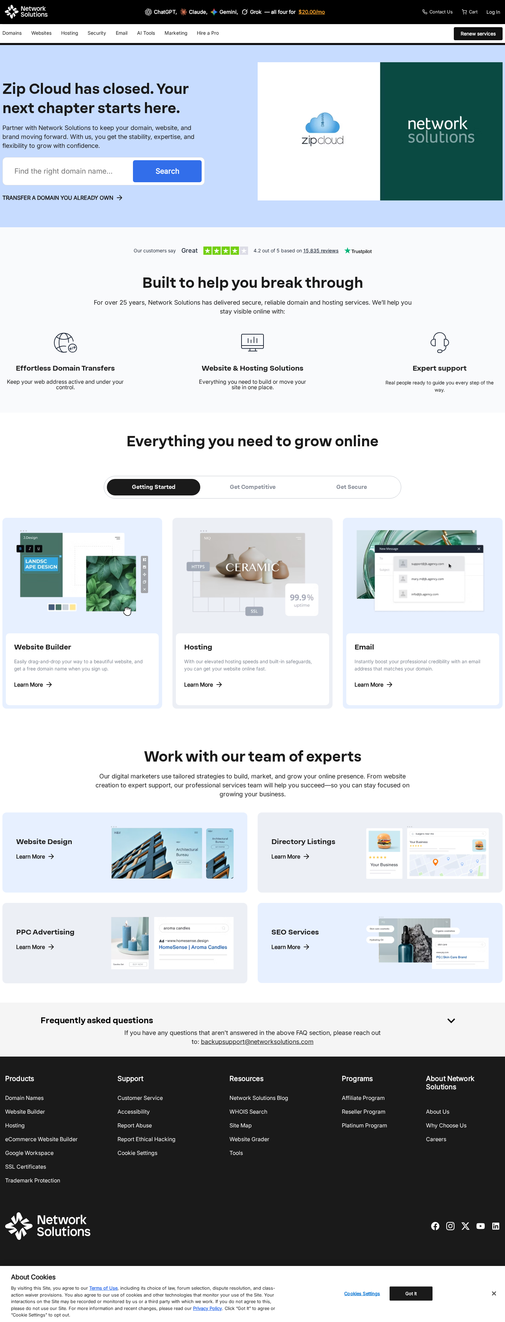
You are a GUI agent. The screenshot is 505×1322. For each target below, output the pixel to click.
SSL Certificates (25, 1166)
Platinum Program (364, 1125)
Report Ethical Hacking (146, 1139)
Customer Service (140, 1097)
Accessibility (133, 1111)
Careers (436, 1139)
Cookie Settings (137, 1152)
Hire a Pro (208, 33)
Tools (236, 1152)
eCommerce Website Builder (41, 1139)
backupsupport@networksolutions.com (257, 1041)
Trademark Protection (32, 1180)
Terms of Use (103, 1288)
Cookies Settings (362, 1293)
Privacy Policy (207, 1308)
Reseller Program (363, 1111)
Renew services (478, 33)
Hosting (69, 33)
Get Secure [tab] (351, 487)
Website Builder (25, 1111)
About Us (437, 1111)
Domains (12, 33)
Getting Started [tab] (154, 487)
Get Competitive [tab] (253, 487)
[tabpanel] (252, 604)
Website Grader (249, 1139)
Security (97, 33)
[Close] (494, 1293)
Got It (411, 1293)
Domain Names (24, 1097)
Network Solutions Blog (258, 1097)
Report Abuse (134, 1125)
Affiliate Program (363, 1097)
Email (121, 33)
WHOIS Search (248, 1111)
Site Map (240, 1125)
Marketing (176, 33)
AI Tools (146, 33)
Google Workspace (29, 1152)
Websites (41, 33)
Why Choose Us (446, 1125)
